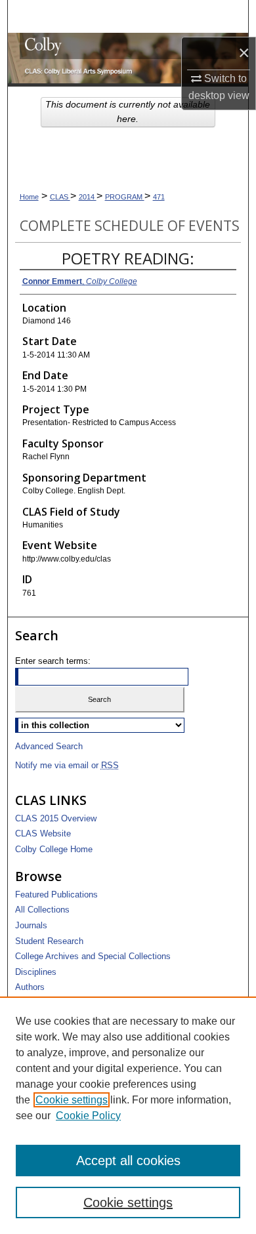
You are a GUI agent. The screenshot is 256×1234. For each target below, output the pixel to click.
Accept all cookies (128, 1160)
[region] (128, 1115)
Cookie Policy (88, 1115)
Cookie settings (71, 1099)
